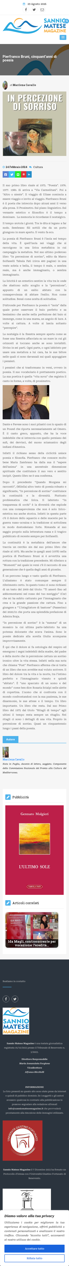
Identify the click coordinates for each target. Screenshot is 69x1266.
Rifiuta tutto (34, 1258)
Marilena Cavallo (24, 85)
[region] (34, 1238)
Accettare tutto (34, 1248)
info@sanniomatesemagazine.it (25, 1059)
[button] (63, 37)
